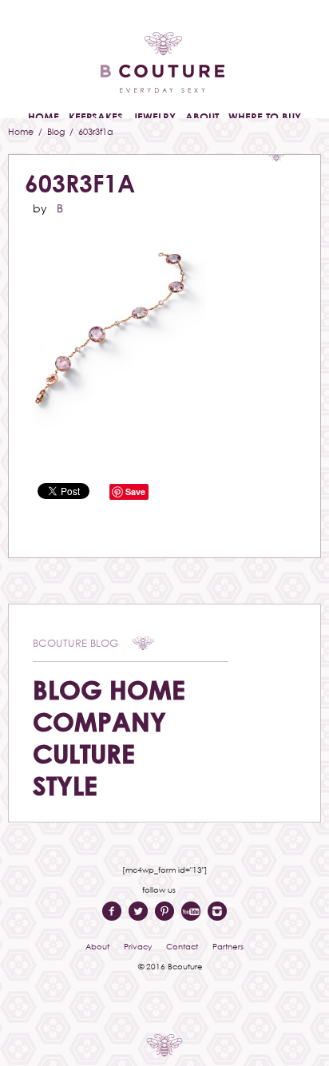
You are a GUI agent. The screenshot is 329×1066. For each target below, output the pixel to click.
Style (65, 785)
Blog (57, 131)
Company (99, 721)
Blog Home (109, 689)
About (97, 946)
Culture (84, 753)
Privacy (138, 946)
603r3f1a (80, 183)
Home (22, 131)
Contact (182, 946)
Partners (228, 946)
